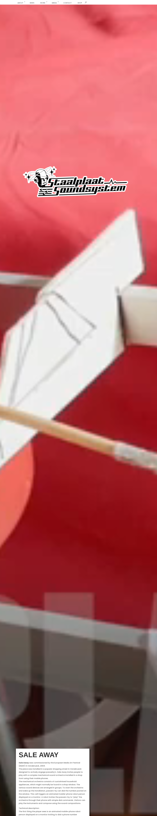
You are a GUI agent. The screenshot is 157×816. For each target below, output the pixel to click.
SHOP (80, 3)
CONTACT (67, 3)
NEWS (32, 3)
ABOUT (20, 3)
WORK (42, 3)
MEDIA (54, 3)
